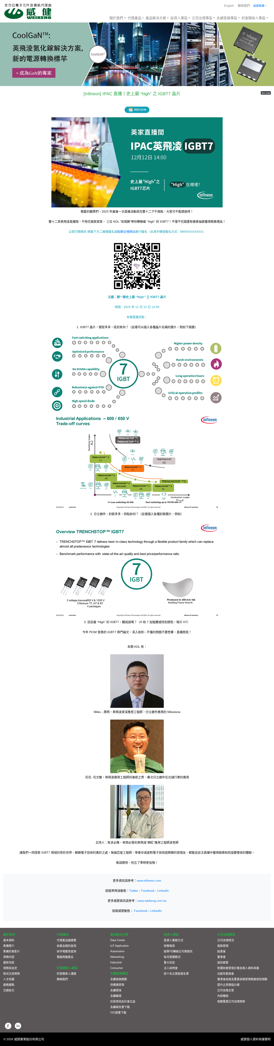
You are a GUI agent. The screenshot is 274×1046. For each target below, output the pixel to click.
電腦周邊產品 (65, 956)
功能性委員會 (225, 973)
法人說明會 (171, 968)
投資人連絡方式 (173, 940)
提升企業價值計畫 (228, 984)
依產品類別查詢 (66, 945)
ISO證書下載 (118, 1012)
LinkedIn (163, 890)
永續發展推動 (118, 979)
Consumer (116, 968)
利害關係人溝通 (66, 973)
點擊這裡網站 (126, 231)
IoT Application (119, 945)
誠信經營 (222, 962)
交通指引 (8, 990)
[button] (20, 54)
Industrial (116, 962)
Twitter (133, 890)
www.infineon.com (149, 880)
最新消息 (8, 962)
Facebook (148, 890)
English (229, 5)
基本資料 (8, 940)
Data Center (117, 940)
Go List (266, 93)
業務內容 (8, 956)
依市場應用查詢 (66, 951)
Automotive (117, 951)
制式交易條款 (11, 973)
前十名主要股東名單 (176, 973)
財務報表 (169, 945)
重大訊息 (169, 962)
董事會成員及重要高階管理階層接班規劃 (242, 979)
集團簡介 (8, 945)
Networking (117, 956)
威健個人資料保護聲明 (256, 1039)
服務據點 (8, 984)
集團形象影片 (11, 951)
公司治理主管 (225, 990)
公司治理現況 (225, 940)
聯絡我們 (244, 5)
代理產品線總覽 (66, 940)
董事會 (221, 956)
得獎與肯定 (10, 968)
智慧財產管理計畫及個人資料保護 (238, 968)
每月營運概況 (172, 956)
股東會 (221, 951)
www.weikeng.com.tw (152, 900)
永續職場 (115, 995)
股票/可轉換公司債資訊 (178, 951)
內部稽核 (222, 995)
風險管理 (222, 945)
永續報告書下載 (120, 1007)
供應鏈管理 (117, 984)
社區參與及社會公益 (122, 1001)
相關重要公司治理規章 (231, 1001)
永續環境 (115, 990)
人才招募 (8, 979)
